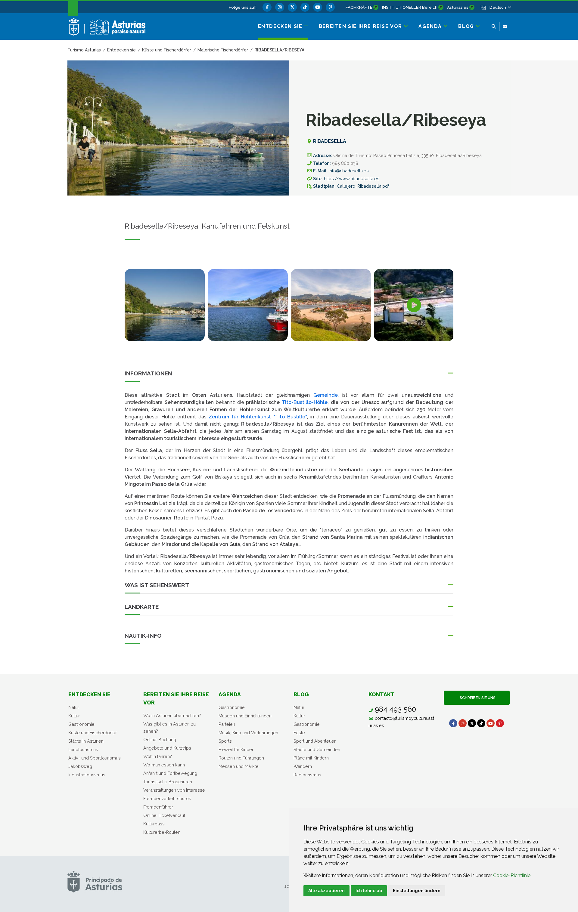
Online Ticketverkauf (164, 815)
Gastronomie (81, 724)
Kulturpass (154, 823)
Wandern (303, 766)
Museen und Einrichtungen (245, 715)
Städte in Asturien (86, 741)
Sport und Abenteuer (315, 741)
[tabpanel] (164, 308)
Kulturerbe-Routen (161, 832)
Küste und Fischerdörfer (92, 732)
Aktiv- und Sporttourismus (94, 757)
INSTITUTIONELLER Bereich (409, 7)
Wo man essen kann (164, 764)
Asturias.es (457, 7)
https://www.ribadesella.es (351, 178)
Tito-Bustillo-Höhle (305, 402)
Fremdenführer (158, 806)
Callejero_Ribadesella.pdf (363, 186)
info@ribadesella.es (349, 170)
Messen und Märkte (239, 766)
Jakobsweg (80, 766)
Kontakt (381, 694)
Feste (299, 732)
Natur (73, 707)
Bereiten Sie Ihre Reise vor (176, 698)
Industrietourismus (86, 774)
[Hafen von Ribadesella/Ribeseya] (248, 305)
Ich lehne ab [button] (369, 890)
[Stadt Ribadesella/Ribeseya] (331, 305)
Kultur (74, 715)
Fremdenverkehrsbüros (167, 798)
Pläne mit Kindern (311, 757)
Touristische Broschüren (167, 781)
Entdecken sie (89, 694)
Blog (301, 694)
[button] (500, 7)
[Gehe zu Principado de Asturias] (94, 881)
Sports (225, 741)
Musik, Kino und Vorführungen (248, 732)
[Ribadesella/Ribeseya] (165, 305)
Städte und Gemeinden (317, 749)
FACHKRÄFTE (359, 7)
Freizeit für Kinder (236, 749)
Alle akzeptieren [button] (326, 890)
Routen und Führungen (241, 757)
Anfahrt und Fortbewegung (170, 773)
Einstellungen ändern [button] (416, 890)
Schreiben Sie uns (477, 697)
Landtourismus (83, 749)
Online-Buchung (159, 739)
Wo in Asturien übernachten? (172, 715)
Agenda (230, 694)
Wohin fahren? (157, 756)
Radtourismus (307, 774)
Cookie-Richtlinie (511, 875)
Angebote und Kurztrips (167, 747)
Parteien (227, 724)
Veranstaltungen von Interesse (174, 790)
